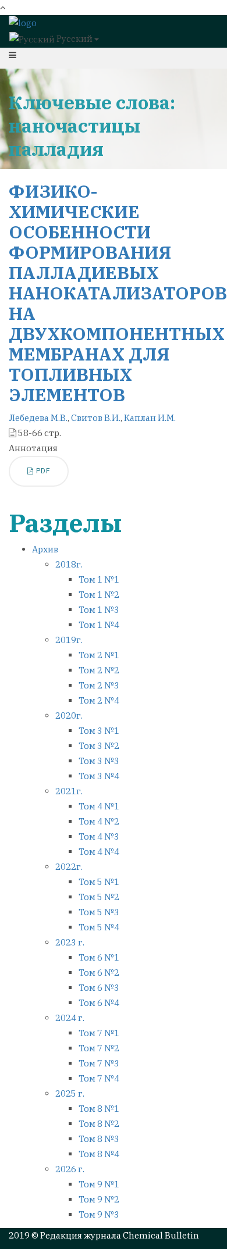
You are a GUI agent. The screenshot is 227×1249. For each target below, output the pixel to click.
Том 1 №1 (99, 579)
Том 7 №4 (99, 1078)
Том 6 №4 (99, 1002)
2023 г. (69, 942)
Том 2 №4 (99, 700)
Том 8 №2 (99, 1123)
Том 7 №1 (99, 1033)
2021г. (69, 791)
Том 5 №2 (99, 896)
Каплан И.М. (150, 417)
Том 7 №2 (99, 1048)
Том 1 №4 (99, 624)
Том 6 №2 (99, 972)
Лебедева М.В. (38, 417)
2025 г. (69, 1093)
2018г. (69, 564)
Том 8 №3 (99, 1138)
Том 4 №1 (99, 806)
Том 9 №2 (99, 1199)
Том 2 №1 (99, 655)
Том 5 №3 (99, 912)
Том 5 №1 (99, 881)
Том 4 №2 (99, 821)
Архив (45, 549)
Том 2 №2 (99, 670)
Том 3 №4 (99, 775)
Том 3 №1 (99, 730)
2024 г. (69, 1017)
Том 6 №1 (99, 957)
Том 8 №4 (99, 1153)
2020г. (69, 715)
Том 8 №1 (99, 1108)
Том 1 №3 (99, 609)
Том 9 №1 (99, 1184)
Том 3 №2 (99, 745)
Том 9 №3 (99, 1214)
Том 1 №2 (99, 594)
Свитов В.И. (95, 417)
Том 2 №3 (99, 685)
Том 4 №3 (99, 836)
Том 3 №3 (99, 760)
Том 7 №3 (99, 1063)
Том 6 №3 (99, 987)
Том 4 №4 (99, 851)
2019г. (69, 639)
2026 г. (69, 1169)
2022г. (69, 866)
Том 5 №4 (99, 927)
